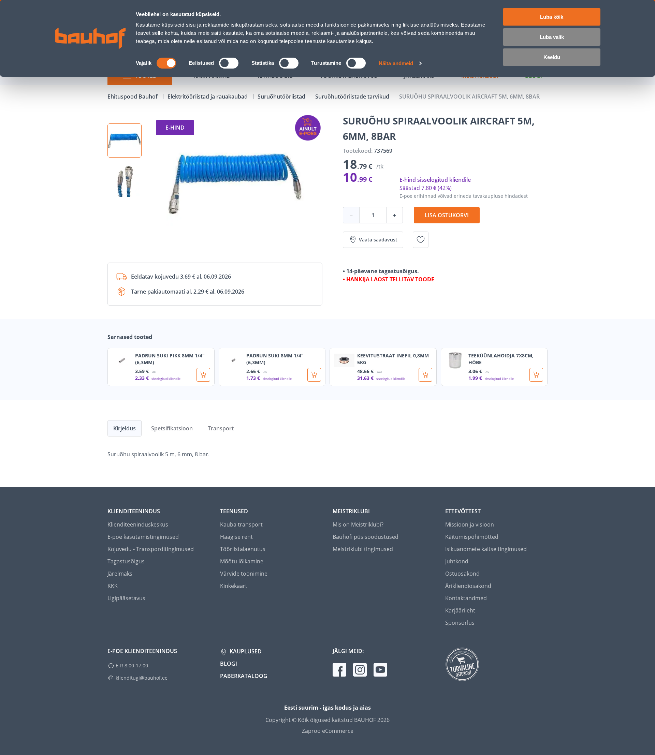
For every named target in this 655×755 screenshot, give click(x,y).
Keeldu (551, 57)
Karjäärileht (460, 610)
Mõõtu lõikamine (241, 561)
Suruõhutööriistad (282, 96)
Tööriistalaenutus (242, 549)
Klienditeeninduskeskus (137, 524)
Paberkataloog (243, 676)
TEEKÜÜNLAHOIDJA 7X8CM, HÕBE (501, 359)
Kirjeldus (124, 428)
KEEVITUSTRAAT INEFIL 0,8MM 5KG (393, 359)
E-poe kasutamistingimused (143, 537)
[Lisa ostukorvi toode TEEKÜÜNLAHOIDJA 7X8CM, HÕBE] (536, 375)
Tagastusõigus (126, 561)
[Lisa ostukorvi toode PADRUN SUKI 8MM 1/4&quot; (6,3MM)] (314, 375)
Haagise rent (236, 537)
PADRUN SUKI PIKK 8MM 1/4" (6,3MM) (170, 359)
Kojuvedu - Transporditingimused (150, 549)
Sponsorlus (460, 622)
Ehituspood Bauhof (133, 96)
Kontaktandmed (466, 598)
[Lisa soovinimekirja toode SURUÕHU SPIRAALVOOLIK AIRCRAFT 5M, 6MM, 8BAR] (420, 240)
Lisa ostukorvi (447, 215)
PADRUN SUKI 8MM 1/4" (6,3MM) (275, 359)
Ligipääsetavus (126, 598)
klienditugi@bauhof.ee (142, 678)
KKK (112, 586)
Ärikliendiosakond (468, 586)
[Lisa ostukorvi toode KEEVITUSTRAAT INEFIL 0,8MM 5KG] (425, 375)
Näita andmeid (396, 63)
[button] (124, 140)
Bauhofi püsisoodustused (365, 537)
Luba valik (552, 37)
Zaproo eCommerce (327, 731)
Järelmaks (119, 573)
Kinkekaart (233, 586)
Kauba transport (241, 524)
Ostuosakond (462, 573)
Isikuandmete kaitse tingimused (486, 549)
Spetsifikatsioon (172, 428)
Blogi (228, 663)
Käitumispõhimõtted (471, 537)
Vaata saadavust (378, 239)
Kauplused (245, 651)
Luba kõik (551, 17)
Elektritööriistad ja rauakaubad (208, 96)
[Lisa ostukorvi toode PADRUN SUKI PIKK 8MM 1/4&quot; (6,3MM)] (203, 375)
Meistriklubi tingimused (363, 549)
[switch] (228, 63)
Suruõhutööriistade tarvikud (353, 96)
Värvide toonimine (243, 573)
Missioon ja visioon (469, 524)
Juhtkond (456, 561)
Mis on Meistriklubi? (358, 524)
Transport (221, 428)
